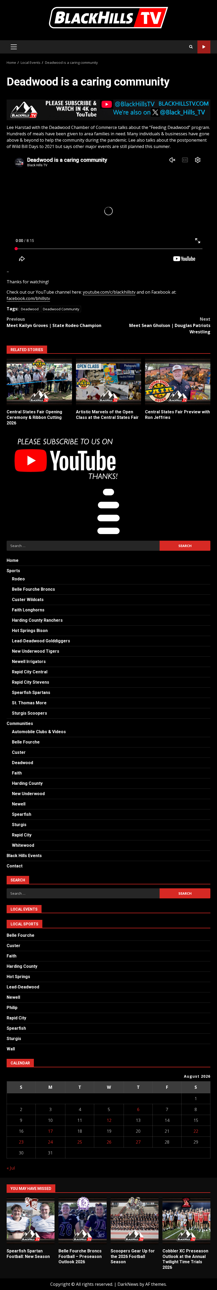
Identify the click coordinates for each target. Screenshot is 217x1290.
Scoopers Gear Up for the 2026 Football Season (135, 1220)
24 (50, 1142)
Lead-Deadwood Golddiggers (41, 640)
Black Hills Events (24, 855)
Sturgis (19, 824)
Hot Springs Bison (30, 630)
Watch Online (203, 47)
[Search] (191, 47)
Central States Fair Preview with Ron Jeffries (177, 381)
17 (50, 1131)
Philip (12, 1007)
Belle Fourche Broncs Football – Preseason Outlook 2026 (82, 1220)
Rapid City (21, 834)
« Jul (11, 1168)
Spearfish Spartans (31, 692)
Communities (20, 723)
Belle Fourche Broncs (33, 589)
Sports (13, 570)
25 (79, 1142)
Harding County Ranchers (37, 620)
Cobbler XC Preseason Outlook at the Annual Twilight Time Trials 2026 (186, 1220)
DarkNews (127, 1284)
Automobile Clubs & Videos (39, 731)
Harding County (27, 783)
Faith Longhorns (28, 609)
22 (195, 1131)
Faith (17, 773)
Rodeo (18, 578)
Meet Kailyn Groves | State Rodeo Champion (54, 322)
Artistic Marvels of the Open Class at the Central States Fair (108, 381)
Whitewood (23, 845)
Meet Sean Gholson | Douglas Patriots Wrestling (169, 325)
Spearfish (21, 814)
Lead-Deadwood (23, 986)
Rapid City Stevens (30, 682)
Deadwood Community (61, 309)
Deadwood (30, 309)
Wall (11, 1048)
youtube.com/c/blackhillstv (109, 292)
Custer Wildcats (28, 599)
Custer (19, 752)
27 (138, 1142)
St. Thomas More (29, 702)
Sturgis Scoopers (29, 713)
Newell (18, 804)
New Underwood (28, 793)
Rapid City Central (29, 671)
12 (109, 1120)
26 (109, 1142)
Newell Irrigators (29, 661)
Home (13, 560)
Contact (14, 865)
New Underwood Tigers (35, 651)
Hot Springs (18, 976)
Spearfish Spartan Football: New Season (31, 1220)
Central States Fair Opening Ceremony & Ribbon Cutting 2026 (39, 381)
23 (21, 1142)
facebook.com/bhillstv (28, 298)
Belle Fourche (26, 742)
